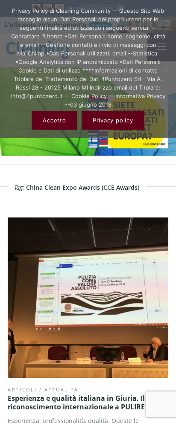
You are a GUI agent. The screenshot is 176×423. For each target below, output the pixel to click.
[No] (165, 69)
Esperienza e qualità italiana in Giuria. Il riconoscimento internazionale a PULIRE (76, 402)
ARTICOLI (22, 389)
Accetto (54, 120)
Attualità (61, 389)
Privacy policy (113, 120)
